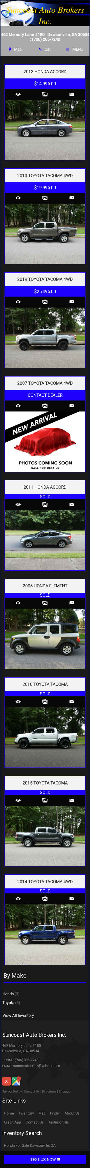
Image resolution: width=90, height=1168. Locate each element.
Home (9, 1113)
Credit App (12, 1122)
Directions (49, 1091)
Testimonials (58, 1122)
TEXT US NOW (43, 1159)
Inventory (26, 1113)
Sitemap (65, 1091)
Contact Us (32, 1091)
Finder (55, 1113)
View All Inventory (18, 1015)
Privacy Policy (12, 1091)
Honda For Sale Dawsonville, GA (30, 1146)
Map (42, 1113)
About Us (72, 1113)
